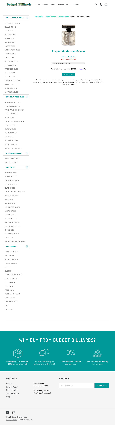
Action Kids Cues (12, 106)
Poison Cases (11, 218)
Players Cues (11, 133)
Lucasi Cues (10, 46)
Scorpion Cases (12, 234)
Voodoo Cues (11, 88)
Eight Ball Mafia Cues (14, 121)
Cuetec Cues (10, 31)
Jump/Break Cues (12, 158)
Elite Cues (9, 118)
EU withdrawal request (26, 420)
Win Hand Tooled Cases (15, 241)
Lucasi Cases (10, 211)
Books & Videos (11, 259)
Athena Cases (11, 176)
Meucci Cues (10, 54)
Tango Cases (10, 238)
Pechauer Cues (11, 61)
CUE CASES (10, 167)
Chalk (7, 267)
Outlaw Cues (10, 129)
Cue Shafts (10, 282)
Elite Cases (10, 188)
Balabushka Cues (12, 23)
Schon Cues (10, 77)
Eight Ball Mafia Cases (15, 192)
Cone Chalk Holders (14, 275)
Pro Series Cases (12, 226)
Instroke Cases (11, 196)
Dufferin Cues (11, 114)
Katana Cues (10, 42)
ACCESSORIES (11, 246)
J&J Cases (9, 199)
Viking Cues (10, 84)
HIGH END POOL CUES (14, 18)
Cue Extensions (12, 279)
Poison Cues (10, 65)
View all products (11, 420)
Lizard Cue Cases (12, 207)
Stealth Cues (11, 144)
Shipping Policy (12, 393)
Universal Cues (11, 92)
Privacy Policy (12, 387)
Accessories (39, 17)
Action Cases (10, 173)
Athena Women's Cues (14, 110)
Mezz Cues (9, 57)
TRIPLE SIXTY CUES (12, 80)
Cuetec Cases (11, 184)
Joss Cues (9, 38)
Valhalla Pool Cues (13, 148)
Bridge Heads (11, 263)
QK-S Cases (9, 230)
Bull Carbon (10, 27)
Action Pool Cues (12, 102)
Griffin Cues (10, 125)
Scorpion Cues (11, 140)
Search (9, 384)
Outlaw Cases (11, 215)
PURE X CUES (10, 73)
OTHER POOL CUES (13, 153)
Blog (8, 397)
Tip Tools (9, 309)
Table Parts (10, 298)
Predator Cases (12, 222)
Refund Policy (11, 390)
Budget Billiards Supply (19, 417)
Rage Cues (9, 137)
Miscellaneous (11, 252)
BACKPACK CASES (12, 180)
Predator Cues (11, 69)
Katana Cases (10, 203)
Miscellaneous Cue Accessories (57, 17)
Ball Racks (9, 256)
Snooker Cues (11, 162)
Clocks (8, 271)
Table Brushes (11, 301)
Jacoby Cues (10, 35)
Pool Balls (9, 290)
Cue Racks (9, 286)
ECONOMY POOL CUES (15, 97)
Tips (6, 305)
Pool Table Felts (12, 294)
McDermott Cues (12, 50)
